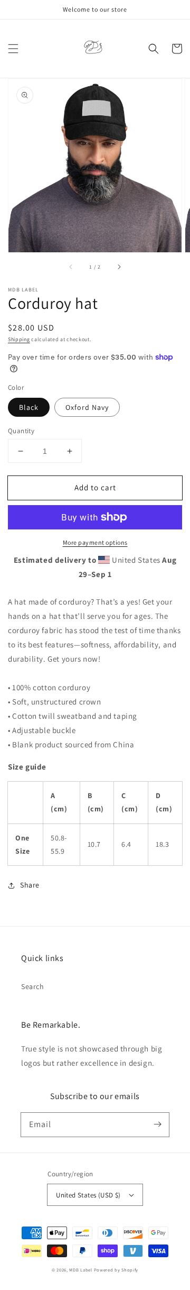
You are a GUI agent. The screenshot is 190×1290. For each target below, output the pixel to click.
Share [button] (30, 885)
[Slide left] (71, 267)
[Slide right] (118, 267)
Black (29, 407)
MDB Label (80, 1270)
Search (32, 986)
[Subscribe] (157, 1124)
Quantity (21, 430)
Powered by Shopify (116, 1270)
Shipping (19, 339)
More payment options (95, 542)
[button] (13, 48)
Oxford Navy (87, 407)
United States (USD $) (88, 1195)
